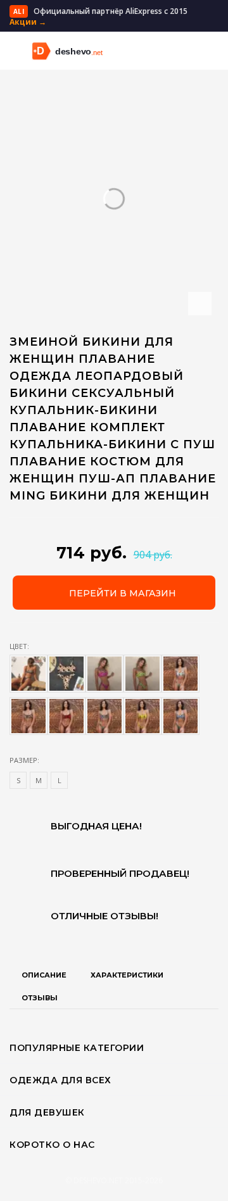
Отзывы (40, 997)
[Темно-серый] (181, 716)
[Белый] (143, 674)
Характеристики (127, 975)
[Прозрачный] (105, 716)
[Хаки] (105, 674)
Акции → (28, 21)
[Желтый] (181, 674)
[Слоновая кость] (67, 674)
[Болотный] (143, 716)
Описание (44, 975)
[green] (29, 674)
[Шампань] (29, 716)
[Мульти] (67, 716)
